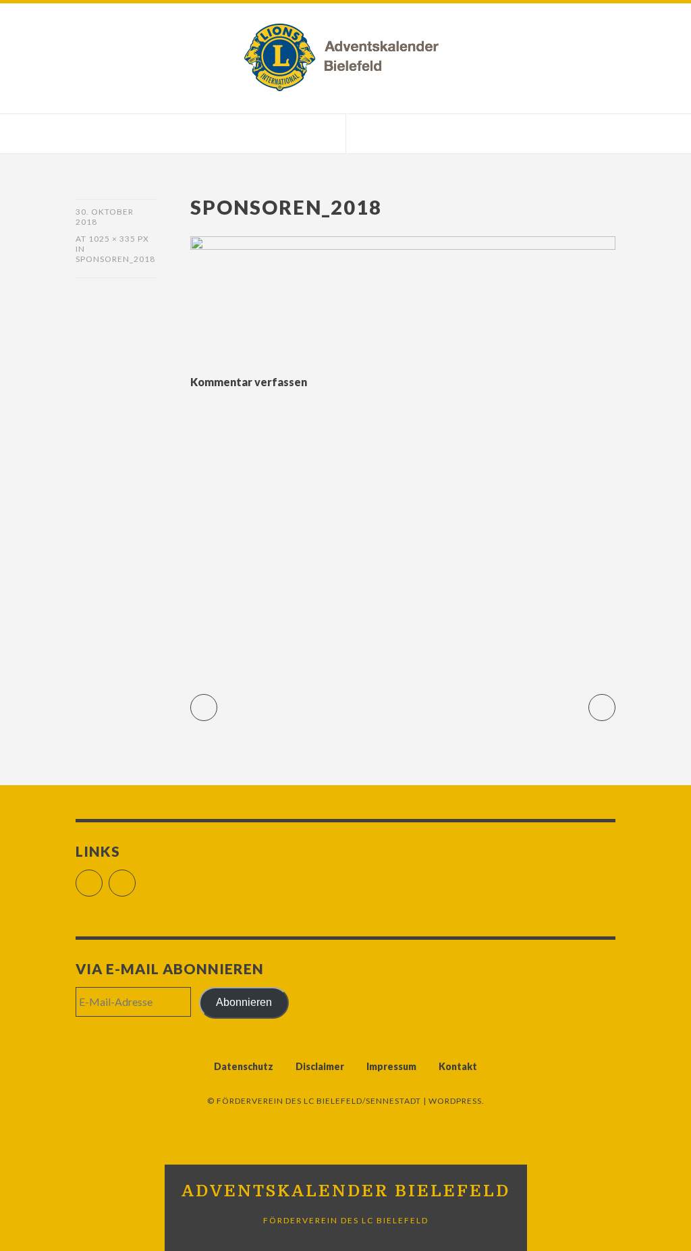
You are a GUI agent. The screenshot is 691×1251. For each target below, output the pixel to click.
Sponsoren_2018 (115, 259)
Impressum (391, 1066)
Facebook (102, 877)
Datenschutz (243, 1066)
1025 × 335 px (118, 239)
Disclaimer (320, 1066)
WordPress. (457, 1101)
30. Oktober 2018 (105, 217)
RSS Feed (135, 877)
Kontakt (458, 1066)
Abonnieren (244, 1002)
